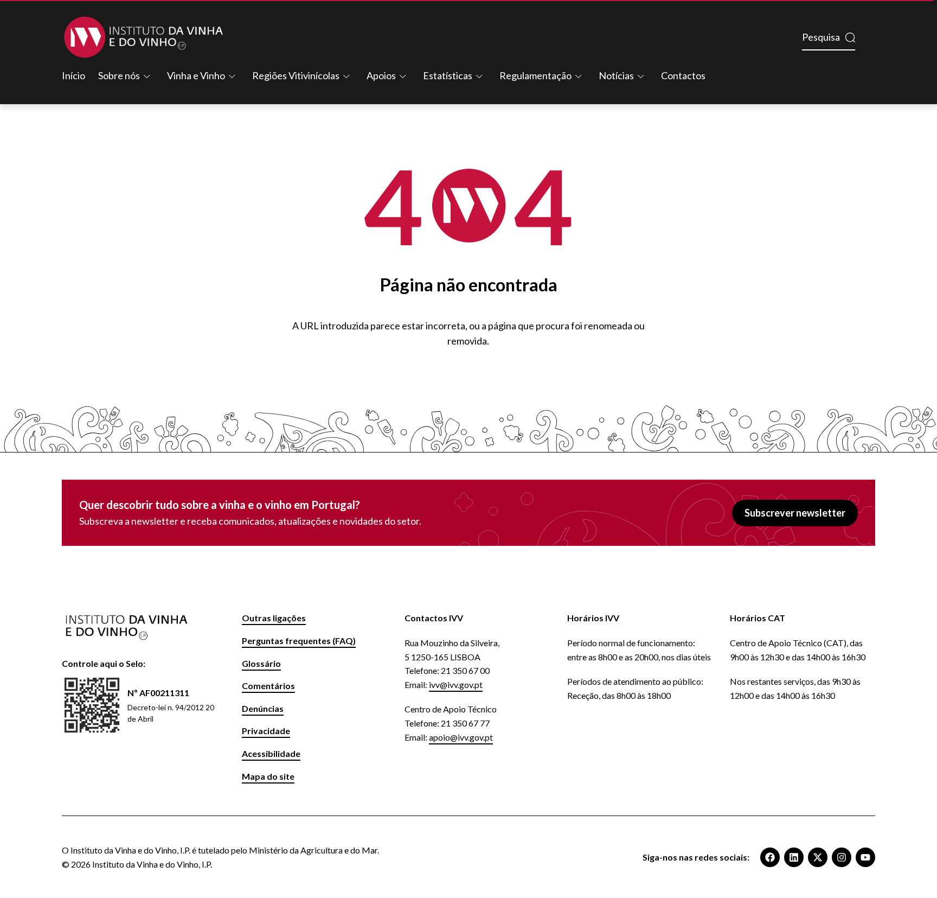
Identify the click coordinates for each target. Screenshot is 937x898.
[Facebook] (770, 857)
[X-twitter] (817, 857)
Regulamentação (535, 75)
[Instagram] (841, 857)
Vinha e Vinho (196, 75)
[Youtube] (865, 857)
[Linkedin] (794, 857)
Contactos (683, 75)
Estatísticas (447, 75)
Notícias (616, 75)
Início (73, 75)
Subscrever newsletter (795, 513)
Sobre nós (119, 75)
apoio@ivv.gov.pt (461, 737)
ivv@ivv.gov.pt (456, 684)
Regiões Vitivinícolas (295, 75)
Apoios (381, 75)
